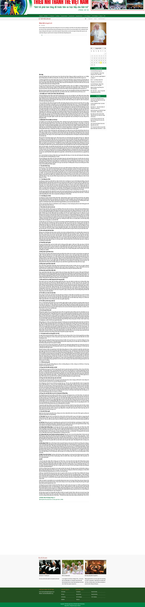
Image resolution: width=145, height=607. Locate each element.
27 (101, 62)
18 (96, 60)
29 (105, 62)
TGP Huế (62, 594)
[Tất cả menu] (105, 16)
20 (101, 60)
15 (105, 58)
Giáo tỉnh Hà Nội (64, 16)
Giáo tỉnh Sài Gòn (79, 16)
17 (94, 60)
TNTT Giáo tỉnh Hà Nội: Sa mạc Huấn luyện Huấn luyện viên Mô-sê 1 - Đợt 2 (98, 127)
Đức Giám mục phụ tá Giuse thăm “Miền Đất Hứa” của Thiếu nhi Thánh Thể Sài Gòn (98, 115)
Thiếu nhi (77, 599)
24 (94, 62)
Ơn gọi (95, 18)
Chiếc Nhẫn (87, 575)
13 (101, 58)
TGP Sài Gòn (63, 596)
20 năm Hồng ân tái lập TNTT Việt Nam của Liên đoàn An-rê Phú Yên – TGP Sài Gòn (98, 120)
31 (94, 64)
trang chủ (90, 18)
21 (103, 60)
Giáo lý (101, 16)
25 (96, 62)
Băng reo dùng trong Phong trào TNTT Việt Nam (97, 88)
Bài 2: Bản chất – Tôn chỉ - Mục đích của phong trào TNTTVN (98, 91)
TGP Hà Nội (63, 591)
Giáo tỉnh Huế (71, 16)
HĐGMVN (63, 599)
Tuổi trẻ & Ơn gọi (101, 18)
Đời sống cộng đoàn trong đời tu (68, 575)
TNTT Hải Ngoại (87, 16)
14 (103, 58)
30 (91, 64)
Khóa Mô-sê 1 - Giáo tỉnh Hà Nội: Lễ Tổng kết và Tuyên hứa (98, 107)
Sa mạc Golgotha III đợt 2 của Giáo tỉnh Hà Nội (98, 104)
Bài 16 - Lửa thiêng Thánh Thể (97, 79)
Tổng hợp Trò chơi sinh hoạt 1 (97, 82)
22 (105, 60)
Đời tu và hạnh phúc (43, 575)
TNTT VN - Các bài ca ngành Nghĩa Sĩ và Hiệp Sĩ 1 (98, 77)
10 (94, 58)
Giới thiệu (45, 16)
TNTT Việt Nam (94, 16)
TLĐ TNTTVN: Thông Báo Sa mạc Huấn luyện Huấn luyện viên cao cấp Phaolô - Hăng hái (98, 100)
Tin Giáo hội (52, 16)
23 (91, 62)
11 (96, 58)
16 (91, 60)
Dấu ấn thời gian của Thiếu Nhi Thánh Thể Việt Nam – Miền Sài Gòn (98, 111)
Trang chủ (41, 16)
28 (103, 62)
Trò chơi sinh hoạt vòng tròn (96, 71)
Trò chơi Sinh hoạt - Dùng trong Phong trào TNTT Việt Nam (97, 84)
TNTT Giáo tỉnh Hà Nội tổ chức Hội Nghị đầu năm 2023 (97, 124)
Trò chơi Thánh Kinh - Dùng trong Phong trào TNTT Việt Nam (97, 73)
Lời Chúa (57, 16)
